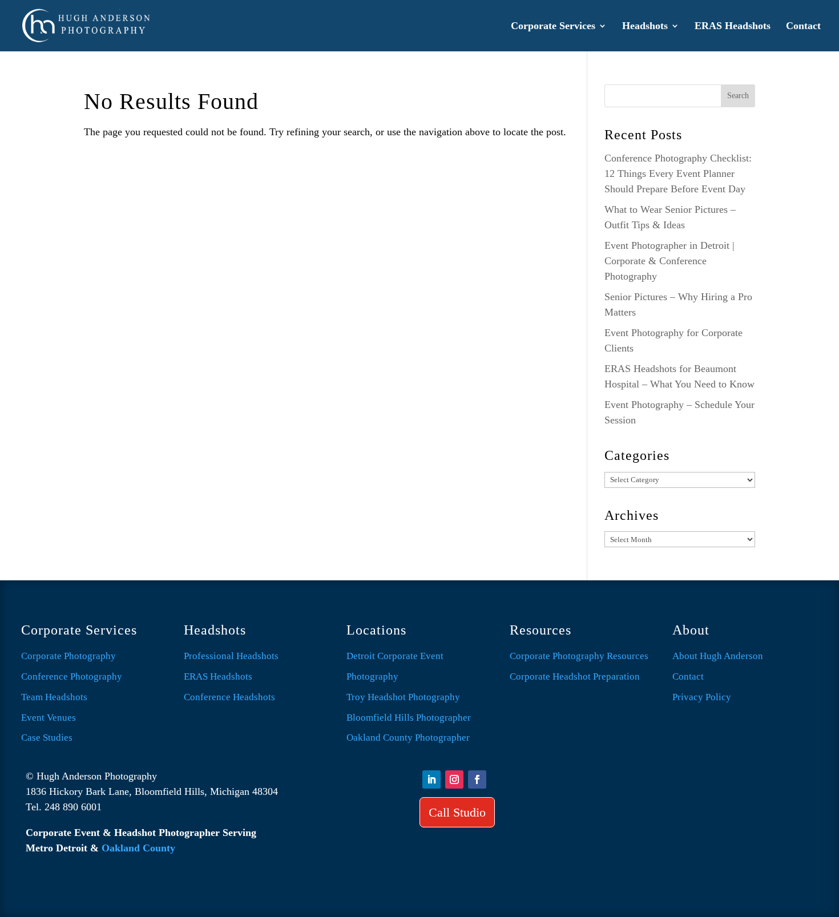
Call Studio (457, 812)
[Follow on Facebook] (477, 779)
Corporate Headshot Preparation (575, 676)
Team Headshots (54, 697)
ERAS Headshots (733, 26)
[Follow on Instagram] (454, 779)
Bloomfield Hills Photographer (408, 717)
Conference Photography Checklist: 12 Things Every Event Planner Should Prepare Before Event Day (678, 173)
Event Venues (48, 717)
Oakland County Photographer (408, 737)
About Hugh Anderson (717, 656)
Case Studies (46, 737)
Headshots (645, 26)
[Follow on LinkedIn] (431, 779)
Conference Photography (71, 676)
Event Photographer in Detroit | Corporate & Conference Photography (669, 261)
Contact (803, 26)
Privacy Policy (701, 697)
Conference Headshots (229, 697)
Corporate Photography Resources (579, 656)
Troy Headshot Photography (403, 697)
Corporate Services (553, 26)
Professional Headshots (231, 656)
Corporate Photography (68, 656)
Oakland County (138, 848)
